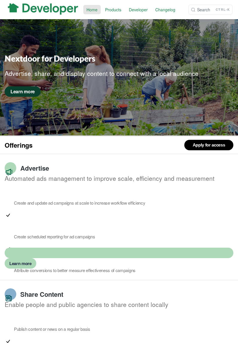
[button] (8, 215)
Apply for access (209, 144)
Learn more (20, 263)
